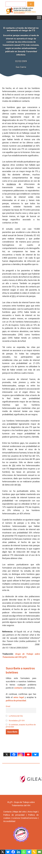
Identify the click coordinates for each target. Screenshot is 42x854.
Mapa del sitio (19, 811)
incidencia (11, 184)
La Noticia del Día (15, 716)
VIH (3, 174)
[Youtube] (28, 754)
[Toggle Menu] (39, 17)
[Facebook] (14, 754)
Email (8, 706)
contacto (18, 688)
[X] (6, 754)
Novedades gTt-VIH (16, 721)
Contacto (7, 811)
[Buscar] (30, 4)
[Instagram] (21, 754)
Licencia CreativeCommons (24, 818)
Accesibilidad (9, 821)
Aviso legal (33, 811)
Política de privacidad (13, 815)
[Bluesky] (35, 754)
